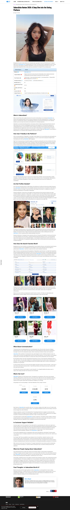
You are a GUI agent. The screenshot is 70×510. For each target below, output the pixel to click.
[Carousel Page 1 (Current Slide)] (19, 309)
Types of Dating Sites (37, 1)
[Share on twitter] (53, 491)
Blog (56, 1)
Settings (23, 507)
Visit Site (24, 392)
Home (15, 1)
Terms (13, 504)
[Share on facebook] (51, 491)
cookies (7, 506)
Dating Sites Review (48, 1)
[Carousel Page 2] (20, 309)
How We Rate (22, 504)
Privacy (10, 504)
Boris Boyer (28, 479)
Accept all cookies (32, 507)
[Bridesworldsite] (8, 2)
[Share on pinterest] (55, 491)
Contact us (17, 504)
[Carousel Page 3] (20, 333)
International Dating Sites (23, 1)
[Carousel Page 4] (21, 333)
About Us (62, 1)
